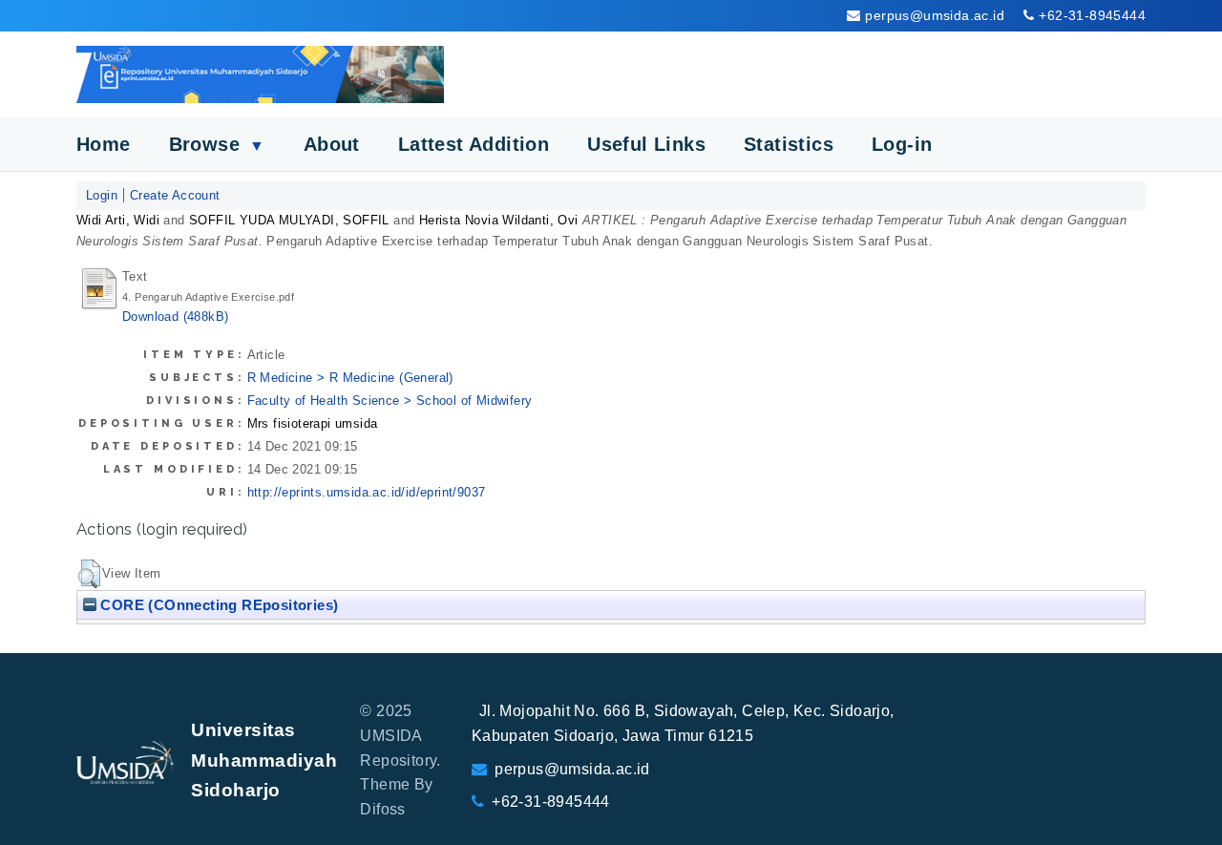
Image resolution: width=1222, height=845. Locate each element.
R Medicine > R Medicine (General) (350, 377)
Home (103, 144)
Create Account (175, 195)
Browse (217, 144)
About (332, 144)
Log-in (902, 144)
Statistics (788, 144)
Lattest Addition (473, 144)
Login (101, 195)
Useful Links (646, 144)
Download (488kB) (175, 316)
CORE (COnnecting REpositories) (217, 605)
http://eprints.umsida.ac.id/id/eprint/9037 (366, 492)
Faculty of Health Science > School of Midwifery (390, 400)
